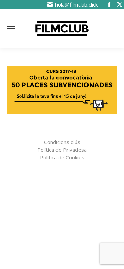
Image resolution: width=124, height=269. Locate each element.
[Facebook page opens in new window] (109, 4)
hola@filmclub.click (76, 4)
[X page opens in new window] (119, 4)
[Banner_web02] (62, 90)
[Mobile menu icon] (11, 28)
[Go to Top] (114, 224)
